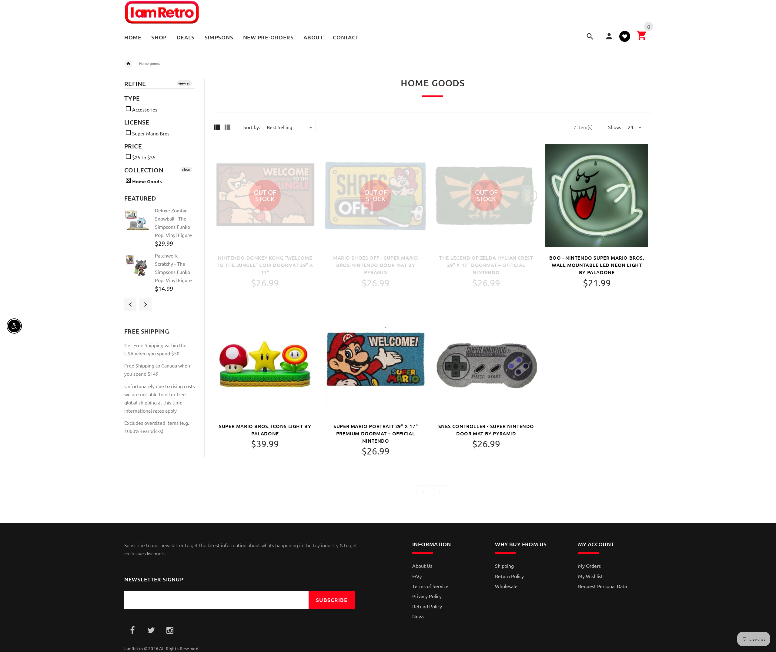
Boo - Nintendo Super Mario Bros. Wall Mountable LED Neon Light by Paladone (596, 264)
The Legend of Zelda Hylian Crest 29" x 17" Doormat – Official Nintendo (486, 264)
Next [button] (145, 304)
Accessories (144, 109)
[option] (159, 229)
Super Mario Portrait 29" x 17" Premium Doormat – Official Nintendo (375, 433)
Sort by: (251, 127)
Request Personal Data (602, 586)
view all (184, 83)
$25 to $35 (143, 157)
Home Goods (146, 181)
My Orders (589, 566)
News (418, 616)
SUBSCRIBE (332, 599)
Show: (614, 127)
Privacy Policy (427, 596)
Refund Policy (427, 606)
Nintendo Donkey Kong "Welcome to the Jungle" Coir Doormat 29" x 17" (265, 264)
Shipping (504, 566)
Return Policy (509, 576)
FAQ (417, 576)
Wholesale (506, 586)
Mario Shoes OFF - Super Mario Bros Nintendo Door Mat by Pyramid (375, 264)
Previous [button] (130, 304)
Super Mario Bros (150, 133)
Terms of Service (430, 586)
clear (186, 169)
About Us (422, 566)
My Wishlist (590, 576)
